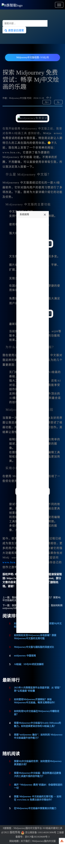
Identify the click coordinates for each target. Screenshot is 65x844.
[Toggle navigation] (59, 5)
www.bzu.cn (11, 562)
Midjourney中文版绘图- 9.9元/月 (32, 57)
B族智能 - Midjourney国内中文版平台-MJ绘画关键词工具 (32, 828)
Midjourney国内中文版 (44, 841)
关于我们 (25, 841)
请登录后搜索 (15, 30)
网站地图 (14, 841)
